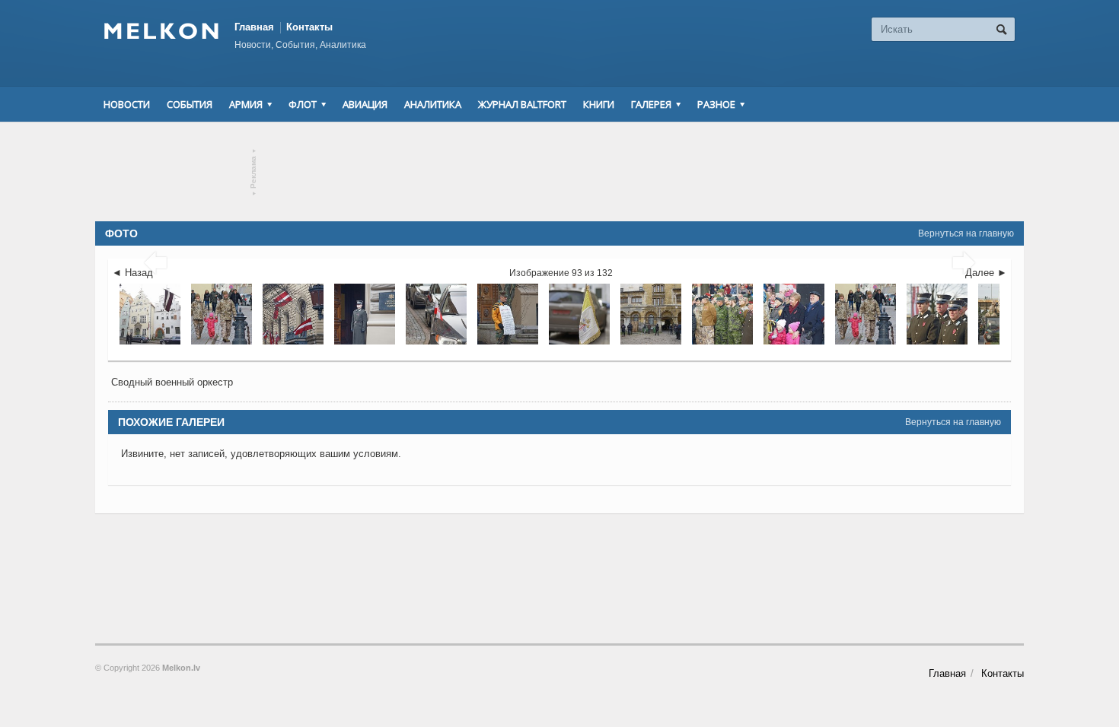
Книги (598, 104)
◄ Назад (132, 272)
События (189, 104)
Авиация (365, 104)
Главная (254, 27)
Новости (127, 104)
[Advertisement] (559, 172)
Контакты (309, 27)
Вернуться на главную (966, 233)
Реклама (254, 172)
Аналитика (432, 104)
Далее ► (986, 272)
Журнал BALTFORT (522, 104)
